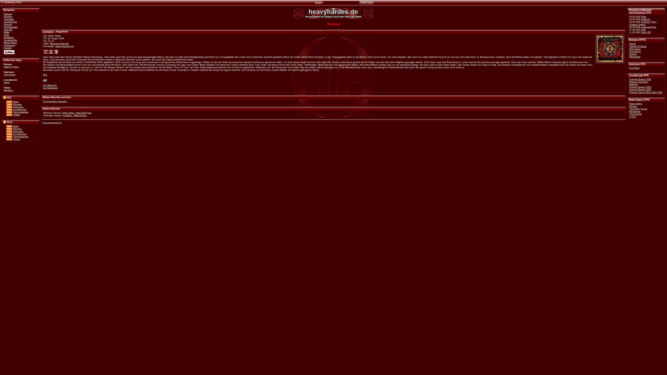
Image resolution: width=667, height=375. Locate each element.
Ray (45, 75)
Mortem (633, 54)
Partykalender (11, 27)
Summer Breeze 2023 (640, 87)
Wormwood (634, 49)
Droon (7, 82)
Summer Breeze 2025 (640, 79)
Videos (16, 115)
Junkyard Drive (648, 27)
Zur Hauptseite (50, 88)
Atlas (643, 16)
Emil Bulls (634, 68)
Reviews (633, 39)
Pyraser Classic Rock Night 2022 (646, 92)
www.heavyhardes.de (52, 123)
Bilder (7, 32)
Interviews (634, 64)
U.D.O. (632, 116)
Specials (8, 29)
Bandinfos (9, 37)
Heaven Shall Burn (638, 82)
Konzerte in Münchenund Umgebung (640, 11)
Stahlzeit (645, 19)
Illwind (632, 44)
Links (6, 35)
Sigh (643, 29)
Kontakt (8, 48)
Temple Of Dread (637, 46)
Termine (8, 24)
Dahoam (8, 14)
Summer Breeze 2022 (640, 90)
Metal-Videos (636, 99)
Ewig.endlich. (636, 103)
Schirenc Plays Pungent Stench (642, 23)
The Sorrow (9, 74)
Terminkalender (20, 112)
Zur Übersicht (50, 85)
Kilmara (633, 106)
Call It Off (646, 32)
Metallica (8, 90)
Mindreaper (634, 111)
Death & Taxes (11, 67)
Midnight (633, 84)
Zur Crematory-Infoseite (55, 101)
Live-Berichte (636, 75)
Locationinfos (10, 40)
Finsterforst (635, 51)
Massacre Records (59, 43)
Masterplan (634, 57)
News (16, 102)
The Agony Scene (638, 109)
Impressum (9, 45)
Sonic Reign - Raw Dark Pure (76, 113)
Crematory (48, 31)
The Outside (635, 114)
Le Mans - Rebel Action (75, 115)
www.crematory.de (64, 46)
